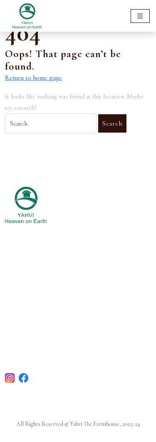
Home (13, 273)
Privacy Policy (25, 348)
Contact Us (21, 325)
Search (112, 123)
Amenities (19, 295)
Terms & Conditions (34, 336)
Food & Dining (26, 284)
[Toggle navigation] (140, 16)
